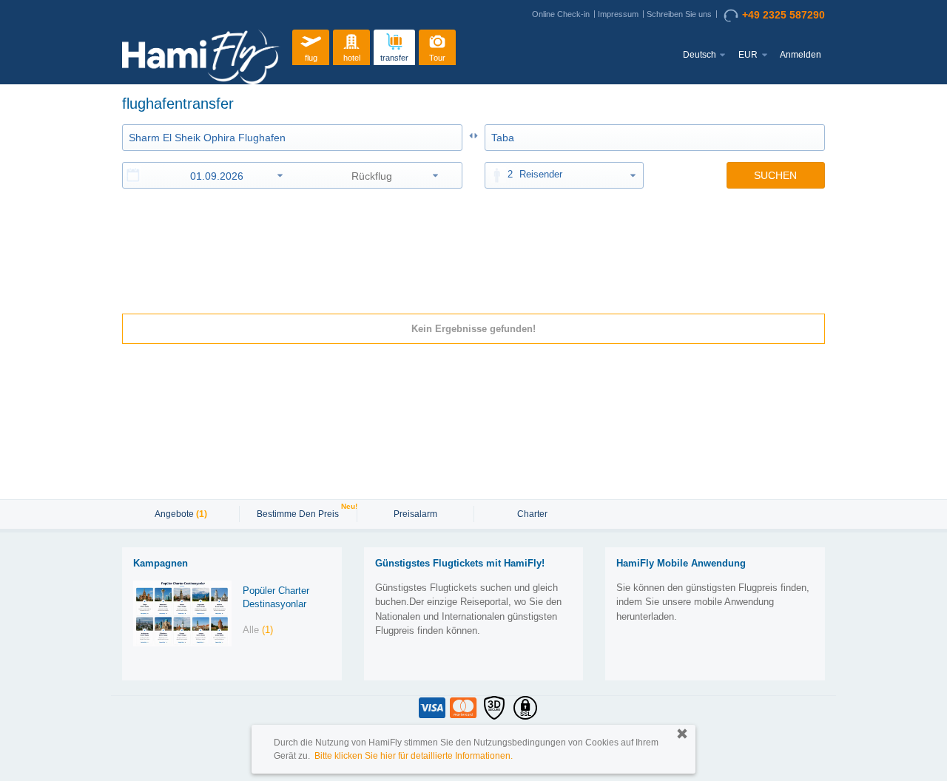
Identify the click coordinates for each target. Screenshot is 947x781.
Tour (437, 57)
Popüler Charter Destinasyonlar (276, 597)
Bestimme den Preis (300, 512)
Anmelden (800, 55)
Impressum (618, 14)
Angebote (181, 514)
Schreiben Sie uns (679, 14)
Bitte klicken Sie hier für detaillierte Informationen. (413, 756)
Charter (532, 514)
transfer (394, 57)
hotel (351, 57)
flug (311, 57)
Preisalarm (415, 514)
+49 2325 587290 (783, 15)
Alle (258, 629)
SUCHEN (775, 175)
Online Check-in (561, 14)
